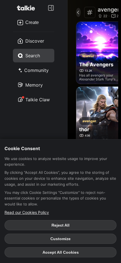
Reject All (60, 225)
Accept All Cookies (60, 252)
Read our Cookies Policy (27, 212)
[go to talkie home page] (27, 8)
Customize (60, 238)
